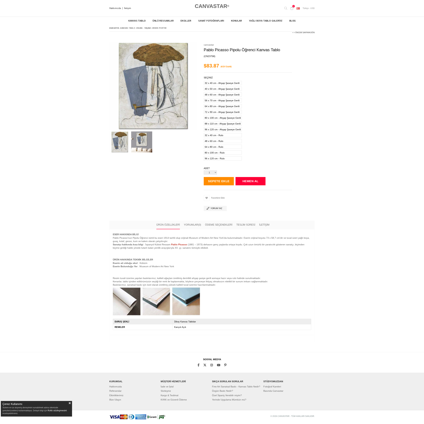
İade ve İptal (167, 386)
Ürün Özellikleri (168, 224)
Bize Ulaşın (115, 399)
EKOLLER (186, 21)
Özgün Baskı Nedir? (222, 391)
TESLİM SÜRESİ (245, 224)
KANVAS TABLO (137, 21)
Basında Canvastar (273, 391)
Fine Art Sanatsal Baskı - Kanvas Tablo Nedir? (236, 386)
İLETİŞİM (264, 224)
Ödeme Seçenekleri (218, 224)
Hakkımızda (115, 8)
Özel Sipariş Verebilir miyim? (227, 395)
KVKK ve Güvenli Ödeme (174, 399)
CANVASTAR (212, 6)
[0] (292, 8)
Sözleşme (166, 391)
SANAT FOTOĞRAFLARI (211, 21)
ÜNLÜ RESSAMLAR (163, 21)
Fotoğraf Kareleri (272, 386)
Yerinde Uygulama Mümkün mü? (229, 399)
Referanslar (115, 391)
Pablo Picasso (179, 244)
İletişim (127, 8)
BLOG (292, 21)
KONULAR (236, 21)
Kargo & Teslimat (169, 395)
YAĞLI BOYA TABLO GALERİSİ (265, 21)
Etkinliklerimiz (116, 395)
